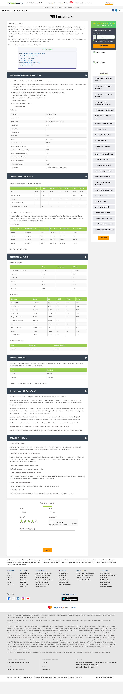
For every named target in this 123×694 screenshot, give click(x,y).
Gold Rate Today (64, 580)
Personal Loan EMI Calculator (85, 573)
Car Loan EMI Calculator (83, 580)
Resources (10, 584)
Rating (22, 517)
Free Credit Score (31, 3)
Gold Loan (23, 582)
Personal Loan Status (41, 582)
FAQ (8, 580)
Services (9, 677)
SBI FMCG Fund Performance (29, 55)
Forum (9, 582)
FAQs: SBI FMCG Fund (27, 65)
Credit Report (104, 577)
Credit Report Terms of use (107, 41)
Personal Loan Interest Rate (43, 573)
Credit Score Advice (106, 586)
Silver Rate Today (64, 582)
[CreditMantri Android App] (89, 599)
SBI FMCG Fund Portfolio (27, 58)
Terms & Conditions (110, 39)
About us (9, 577)
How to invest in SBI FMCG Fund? (30, 62)
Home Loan (23, 577)
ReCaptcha (52, 517)
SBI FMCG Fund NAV (26, 60)
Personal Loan (24, 573)
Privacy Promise (47, 677)
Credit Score (24, 584)
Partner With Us (79, 3)
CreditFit (66, 3)
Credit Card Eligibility (41, 577)
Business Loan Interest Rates (44, 580)
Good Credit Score (105, 582)
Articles (9, 575)
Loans (50, 3)
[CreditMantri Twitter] (13, 598)
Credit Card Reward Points (108, 575)
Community (57, 3)
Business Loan (24, 580)
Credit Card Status (40, 586)
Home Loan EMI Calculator (84, 575)
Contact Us (89, 3)
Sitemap (24, 677)
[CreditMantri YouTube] (28, 598)
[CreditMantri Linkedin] (18, 598)
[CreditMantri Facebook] (9, 598)
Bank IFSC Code (63, 573)
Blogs (8, 573)
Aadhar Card (62, 575)
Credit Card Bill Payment (42, 584)
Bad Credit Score (105, 580)
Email (51, 508)
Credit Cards (42, 3)
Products (16, 677)
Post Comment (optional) (27, 529)
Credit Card (23, 575)
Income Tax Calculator (83, 577)
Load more (103, 237)
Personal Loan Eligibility (42, 575)
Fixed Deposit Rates (65, 584)
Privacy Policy (97, 41)
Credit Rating (104, 584)
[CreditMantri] (15, 3)
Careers (71, 677)
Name (22, 508)
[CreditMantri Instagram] (23, 598)
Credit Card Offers (105, 573)
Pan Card (61, 577)
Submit (47, 550)
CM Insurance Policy (60, 677)
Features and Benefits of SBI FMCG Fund (32, 53)
